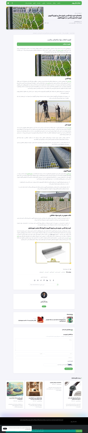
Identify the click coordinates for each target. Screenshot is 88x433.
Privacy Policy (28, 427)
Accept (5, 428)
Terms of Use (29, 429)
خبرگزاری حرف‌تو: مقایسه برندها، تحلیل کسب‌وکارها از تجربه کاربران (49, 419)
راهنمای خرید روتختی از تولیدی (55, 382)
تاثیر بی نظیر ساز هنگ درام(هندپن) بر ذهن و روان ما (16, 398)
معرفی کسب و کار (65, 33)
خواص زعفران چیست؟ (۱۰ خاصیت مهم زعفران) (27, 320)
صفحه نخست (72, 33)
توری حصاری (57, 272)
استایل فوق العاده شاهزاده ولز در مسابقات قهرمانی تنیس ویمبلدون (56, 320)
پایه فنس (63, 272)
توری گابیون (52, 272)
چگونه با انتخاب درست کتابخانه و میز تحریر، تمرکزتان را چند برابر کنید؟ (35, 398)
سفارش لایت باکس (23, 419)
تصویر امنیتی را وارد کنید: (62, 364)
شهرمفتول (41, 272)
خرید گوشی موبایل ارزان (30, 419)
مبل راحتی (61, 419)
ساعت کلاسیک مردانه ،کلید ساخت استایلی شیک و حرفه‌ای (74, 398)
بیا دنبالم (44, 306)
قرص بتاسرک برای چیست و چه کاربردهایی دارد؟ (47, 431)
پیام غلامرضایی (76, 21)
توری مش (46, 272)
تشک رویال (36, 419)
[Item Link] (73, 389)
